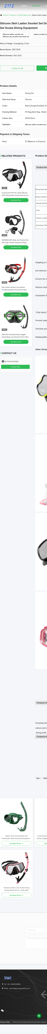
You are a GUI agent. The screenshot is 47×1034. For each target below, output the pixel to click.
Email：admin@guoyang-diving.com (16, 988)
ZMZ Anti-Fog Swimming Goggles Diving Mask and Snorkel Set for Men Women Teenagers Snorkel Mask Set (15, 337)
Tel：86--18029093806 (12, 984)
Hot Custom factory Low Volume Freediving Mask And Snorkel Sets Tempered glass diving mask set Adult (15, 289)
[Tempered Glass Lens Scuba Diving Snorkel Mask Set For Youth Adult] (16, 868)
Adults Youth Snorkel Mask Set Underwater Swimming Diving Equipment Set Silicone (16, 837)
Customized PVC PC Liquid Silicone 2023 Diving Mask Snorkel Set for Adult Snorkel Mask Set (16, 195)
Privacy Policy (5, 1022)
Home (24, 6)
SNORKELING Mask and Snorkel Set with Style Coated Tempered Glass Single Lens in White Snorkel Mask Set (16, 242)
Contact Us (16, 68)
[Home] (9, 6)
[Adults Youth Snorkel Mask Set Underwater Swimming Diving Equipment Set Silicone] (16, 816)
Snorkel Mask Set (23, 15)
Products (36, 6)
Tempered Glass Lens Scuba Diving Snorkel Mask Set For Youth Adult (16, 889)
